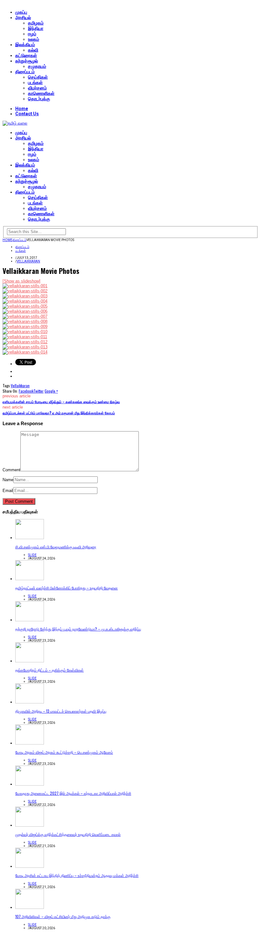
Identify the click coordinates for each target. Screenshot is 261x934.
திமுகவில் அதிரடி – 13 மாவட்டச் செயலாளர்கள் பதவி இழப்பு (60, 711)
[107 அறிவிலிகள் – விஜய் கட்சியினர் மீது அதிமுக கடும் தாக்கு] (29, 907)
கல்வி (33, 50)
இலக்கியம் (25, 44)
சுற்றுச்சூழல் (26, 60)
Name (8, 479)
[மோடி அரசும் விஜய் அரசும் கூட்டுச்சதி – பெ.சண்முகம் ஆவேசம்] (29, 743)
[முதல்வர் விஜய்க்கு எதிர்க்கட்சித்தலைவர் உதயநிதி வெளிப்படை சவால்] (29, 825)
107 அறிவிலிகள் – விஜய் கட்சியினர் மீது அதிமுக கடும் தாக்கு (62, 916)
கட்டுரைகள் (26, 55)
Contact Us (27, 113)
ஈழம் (32, 33)
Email (8, 490)
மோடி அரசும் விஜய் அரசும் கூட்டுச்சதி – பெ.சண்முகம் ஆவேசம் (64, 752)
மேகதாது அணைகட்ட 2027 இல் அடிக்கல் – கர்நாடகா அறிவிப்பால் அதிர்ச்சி (73, 793)
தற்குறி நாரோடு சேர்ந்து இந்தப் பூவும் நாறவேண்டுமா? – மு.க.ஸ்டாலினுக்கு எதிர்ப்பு (78, 628)
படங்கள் (35, 82)
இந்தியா (35, 28)
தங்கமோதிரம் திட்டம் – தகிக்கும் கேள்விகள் (49, 670)
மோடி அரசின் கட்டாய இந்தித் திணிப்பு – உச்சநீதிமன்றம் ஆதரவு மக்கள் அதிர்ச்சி (76, 875)
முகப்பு (21, 12)
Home (21, 108)
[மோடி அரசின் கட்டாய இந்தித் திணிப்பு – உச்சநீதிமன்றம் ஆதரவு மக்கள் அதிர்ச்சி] (29, 866)
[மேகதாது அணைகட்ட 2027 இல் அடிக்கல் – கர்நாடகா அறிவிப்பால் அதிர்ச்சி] (29, 784)
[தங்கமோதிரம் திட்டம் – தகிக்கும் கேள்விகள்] (29, 661)
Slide (32, 555)
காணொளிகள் (41, 93)
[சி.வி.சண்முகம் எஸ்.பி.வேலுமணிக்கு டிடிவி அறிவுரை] (29, 537)
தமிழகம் (36, 22)
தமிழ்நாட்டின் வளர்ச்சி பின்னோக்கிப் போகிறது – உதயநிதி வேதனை (66, 587)
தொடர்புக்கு (39, 98)
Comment (11, 469)
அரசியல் (23, 17)
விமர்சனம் (37, 87)
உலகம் (33, 39)
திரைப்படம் (25, 71)
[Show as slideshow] (21, 281)
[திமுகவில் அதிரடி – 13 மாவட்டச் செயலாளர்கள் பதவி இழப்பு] (29, 702)
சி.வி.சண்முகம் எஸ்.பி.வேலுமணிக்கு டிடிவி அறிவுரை (55, 546)
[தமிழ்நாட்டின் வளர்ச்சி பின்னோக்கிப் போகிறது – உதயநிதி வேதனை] (29, 578)
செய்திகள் (38, 77)
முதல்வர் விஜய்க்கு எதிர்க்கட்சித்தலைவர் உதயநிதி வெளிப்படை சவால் (68, 834)
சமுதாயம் (37, 66)
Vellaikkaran (28, 261)
